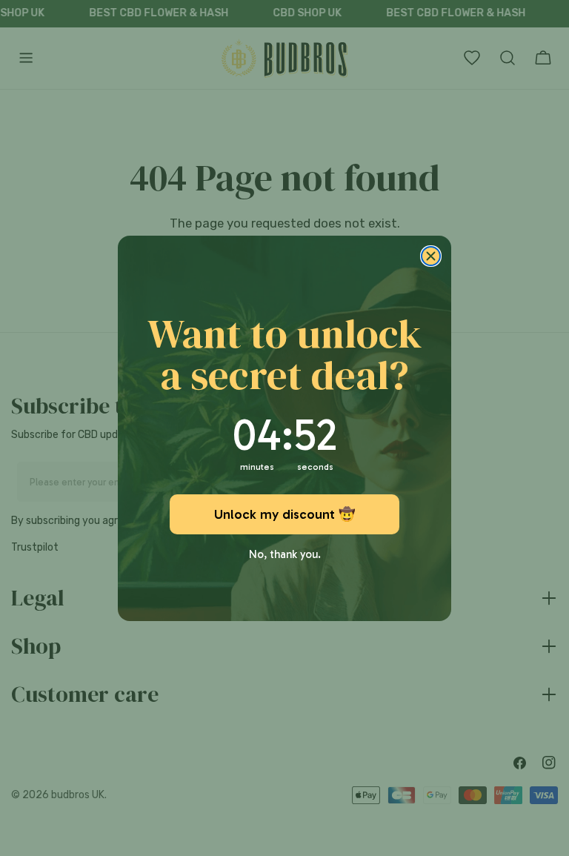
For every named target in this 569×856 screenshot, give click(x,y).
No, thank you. (285, 551)
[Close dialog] (431, 256)
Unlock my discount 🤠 (284, 514)
